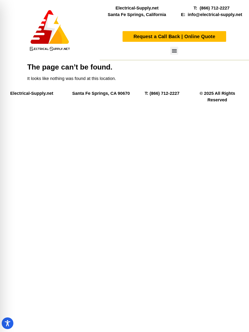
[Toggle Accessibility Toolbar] (7, 323)
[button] (174, 51)
